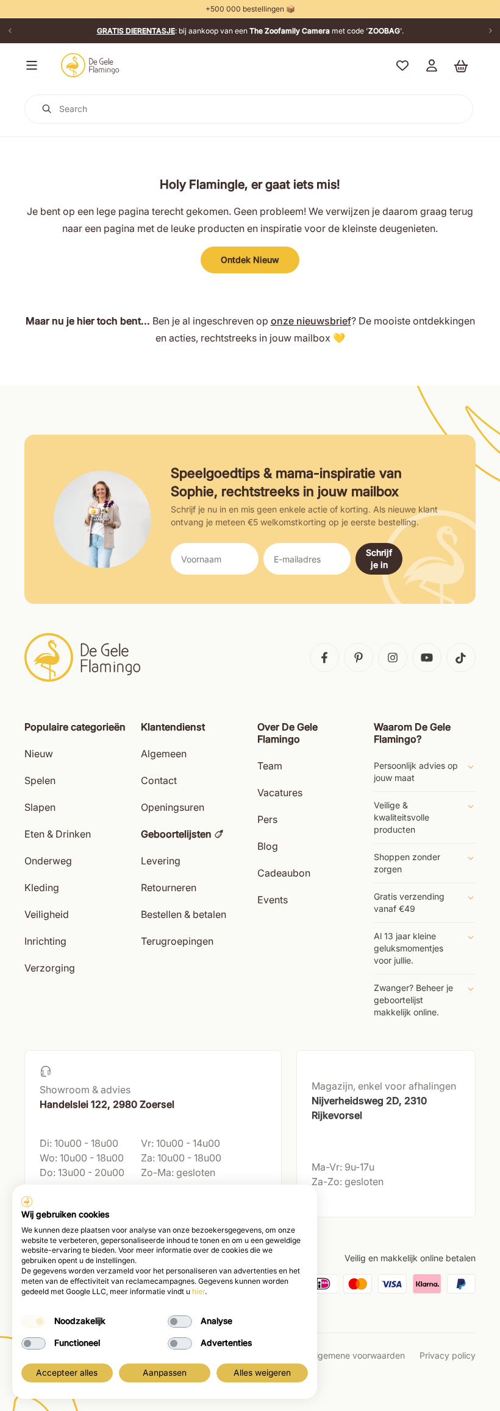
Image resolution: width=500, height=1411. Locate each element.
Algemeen (164, 754)
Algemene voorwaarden (357, 1355)
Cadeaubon (283, 873)
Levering (160, 861)
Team (269, 766)
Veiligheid (46, 914)
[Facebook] (324, 657)
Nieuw (38, 754)
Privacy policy (448, 1355)
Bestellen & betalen (183, 914)
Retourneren (168, 887)
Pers (267, 819)
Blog (267, 846)
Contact (159, 780)
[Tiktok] (461, 657)
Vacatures (279, 792)
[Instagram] (392, 657)
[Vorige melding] (10, 30)
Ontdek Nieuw (250, 259)
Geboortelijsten (176, 834)
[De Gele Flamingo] (90, 65)
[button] (29, 65)
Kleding (41, 887)
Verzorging (49, 968)
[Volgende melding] (490, 30)
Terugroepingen (177, 941)
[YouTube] (426, 657)
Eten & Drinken (57, 834)
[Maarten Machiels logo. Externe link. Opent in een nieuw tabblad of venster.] (26, 1201)
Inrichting (45, 941)
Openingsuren (172, 807)
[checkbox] (33, 1321)
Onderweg (48, 861)
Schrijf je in (379, 558)
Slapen (39, 807)
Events (272, 900)
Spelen (39, 780)
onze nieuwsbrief (311, 321)
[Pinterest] (358, 657)
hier (198, 1291)
